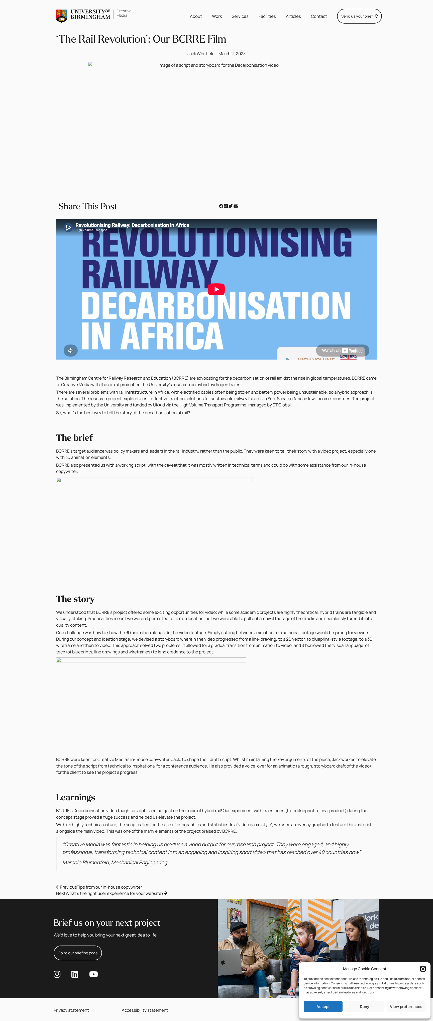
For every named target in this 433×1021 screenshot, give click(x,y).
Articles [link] (293, 16)
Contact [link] (319, 16)
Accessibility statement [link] (145, 1010)
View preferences (406, 1006)
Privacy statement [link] (71, 1010)
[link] (93, 16)
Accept (323, 1006)
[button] (422, 968)
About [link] (196, 16)
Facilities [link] (267, 16)
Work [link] (217, 16)
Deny (364, 1006)
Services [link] (240, 16)
